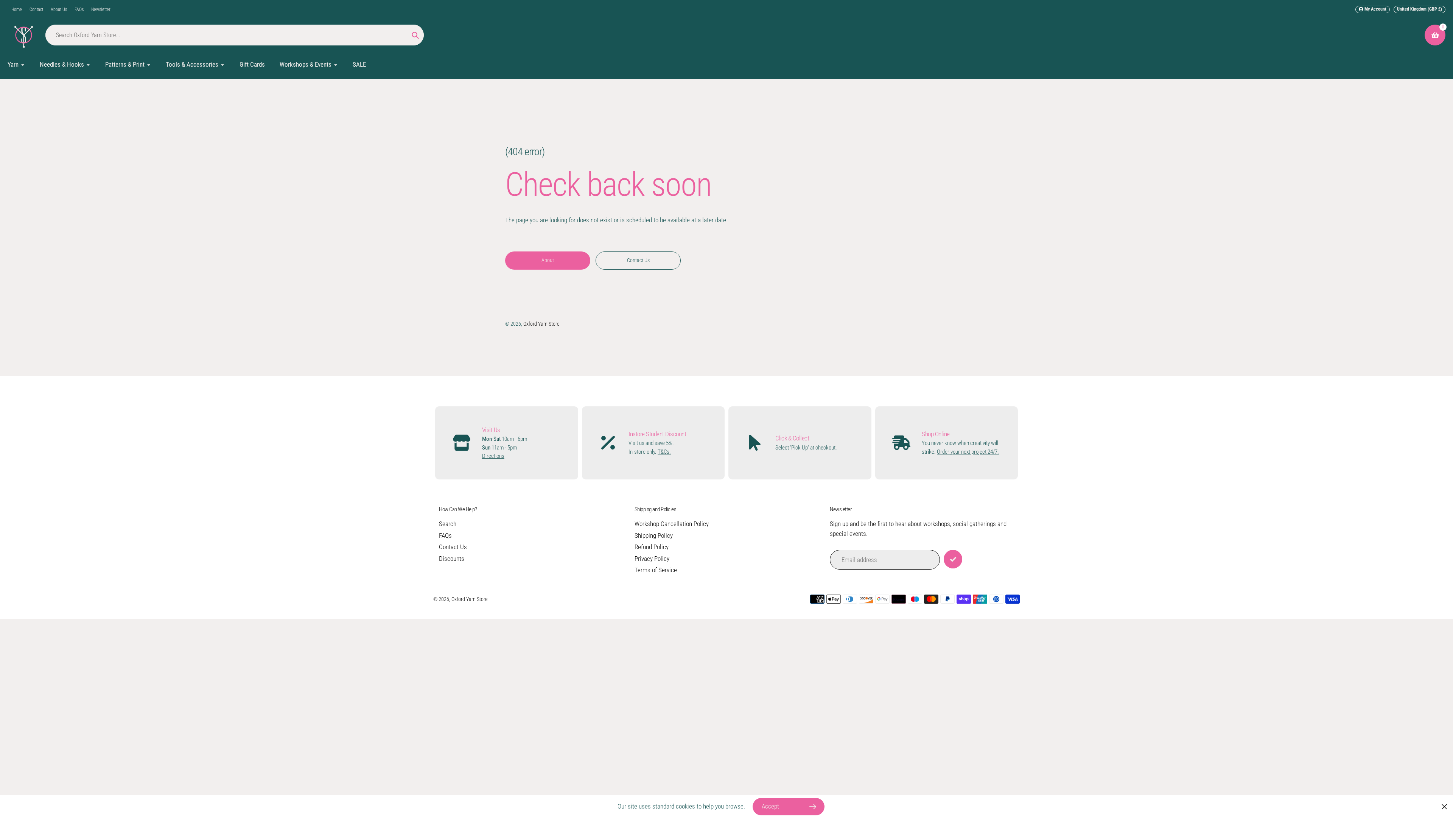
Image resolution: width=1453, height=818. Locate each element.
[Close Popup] (1444, 807)
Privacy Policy (652, 558)
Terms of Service (656, 570)
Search (447, 524)
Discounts (451, 558)
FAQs (79, 9)
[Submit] (953, 559)
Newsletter (100, 9)
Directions (493, 456)
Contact (36, 9)
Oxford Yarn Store (541, 324)
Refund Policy (652, 547)
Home (16, 9)
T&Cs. (664, 451)
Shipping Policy (654, 535)
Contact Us (453, 547)
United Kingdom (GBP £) (1419, 9)
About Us (59, 9)
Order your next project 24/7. (968, 451)
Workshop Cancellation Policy (672, 524)
